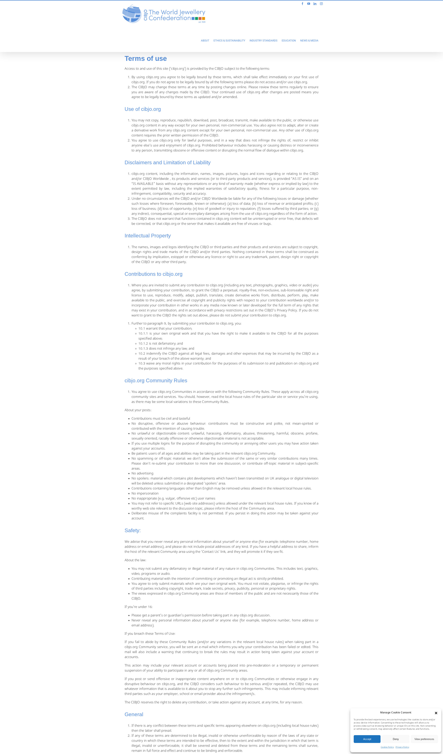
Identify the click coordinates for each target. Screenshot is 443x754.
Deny (396, 739)
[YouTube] (308, 3)
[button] (436, 713)
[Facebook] (302, 3)
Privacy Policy (402, 747)
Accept (367, 739)
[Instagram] (321, 3)
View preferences (424, 739)
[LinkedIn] (315, 3)
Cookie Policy (387, 747)
